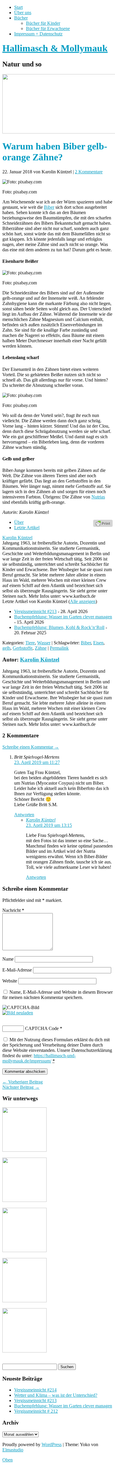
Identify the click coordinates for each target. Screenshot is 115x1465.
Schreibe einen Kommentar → (30, 746)
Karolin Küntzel (17, 537)
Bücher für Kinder (43, 23)
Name (8, 959)
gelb (6, 648)
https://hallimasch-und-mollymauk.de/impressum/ (39, 1058)
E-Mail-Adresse (17, 969)
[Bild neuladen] (17, 1012)
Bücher (21, 17)
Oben (7, 1459)
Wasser (43, 642)
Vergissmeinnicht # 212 (36, 1411)
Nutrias (98, 496)
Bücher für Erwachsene (48, 28)
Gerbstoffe (22, 648)
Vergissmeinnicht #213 (35, 611)
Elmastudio (12, 1449)
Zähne (41, 648)
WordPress (52, 1444)
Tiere (30, 642)
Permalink (59, 648)
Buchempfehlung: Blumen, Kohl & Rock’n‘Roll (59, 627)
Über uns (22, 12)
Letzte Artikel (27, 527)
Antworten (24, 814)
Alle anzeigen (83, 601)
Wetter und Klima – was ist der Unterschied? (55, 1395)
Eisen (98, 642)
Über (19, 522)
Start (18, 7)
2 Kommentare (89, 171)
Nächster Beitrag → (21, 1087)
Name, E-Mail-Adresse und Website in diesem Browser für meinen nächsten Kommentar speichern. (57, 995)
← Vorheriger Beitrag (22, 1081)
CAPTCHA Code (42, 1028)
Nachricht (13, 910)
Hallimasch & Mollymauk (55, 48)
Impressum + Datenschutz (38, 33)
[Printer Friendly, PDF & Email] (103, 523)
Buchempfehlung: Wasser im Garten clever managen (63, 616)
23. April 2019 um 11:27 (37, 762)
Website (9, 980)
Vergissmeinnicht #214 (35, 1389)
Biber (49, 207)
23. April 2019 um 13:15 (49, 825)
